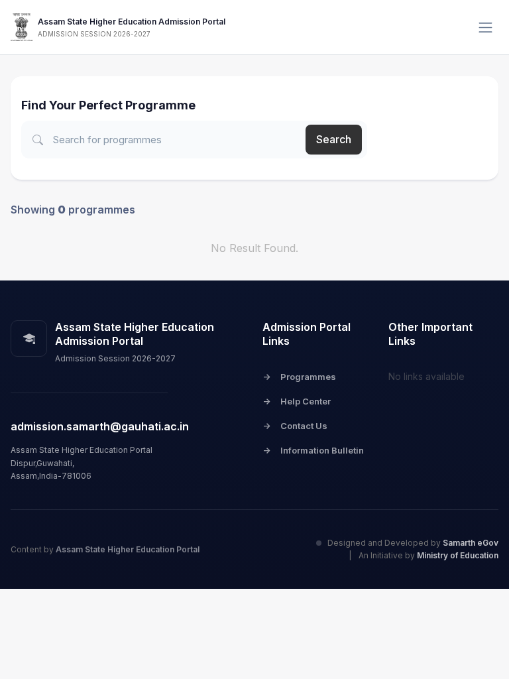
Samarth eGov (470, 543)
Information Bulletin (313, 450)
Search (333, 139)
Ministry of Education (457, 555)
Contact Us (294, 425)
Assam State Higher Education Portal (127, 549)
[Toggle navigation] (485, 27)
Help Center (296, 401)
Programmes (299, 376)
